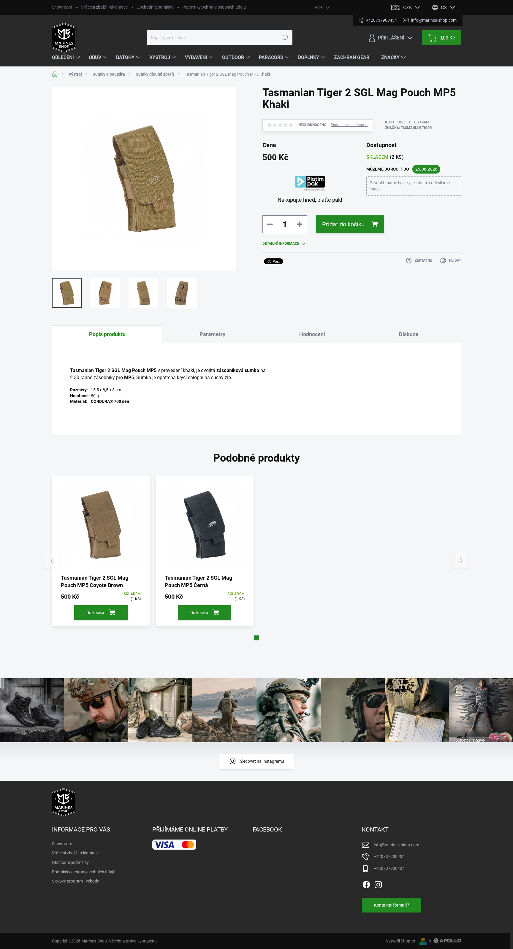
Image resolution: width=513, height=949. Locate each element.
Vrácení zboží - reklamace (104, 7)
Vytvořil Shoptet (400, 941)
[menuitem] (66, 57)
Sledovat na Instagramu (262, 761)
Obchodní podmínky (155, 7)
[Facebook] (366, 883)
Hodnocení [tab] (312, 334)
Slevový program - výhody (75, 881)
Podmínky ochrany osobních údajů (214, 7)
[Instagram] (378, 883)
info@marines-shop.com (396, 845)
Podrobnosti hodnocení (349, 125)
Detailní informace (280, 243)
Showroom (62, 7)
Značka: (408, 128)
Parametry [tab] (212, 334)
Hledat (284, 37)
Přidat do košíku (343, 224)
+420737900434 (389, 856)
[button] (256, 638)
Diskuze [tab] (408, 334)
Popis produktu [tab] (107, 334)
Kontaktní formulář (391, 905)
